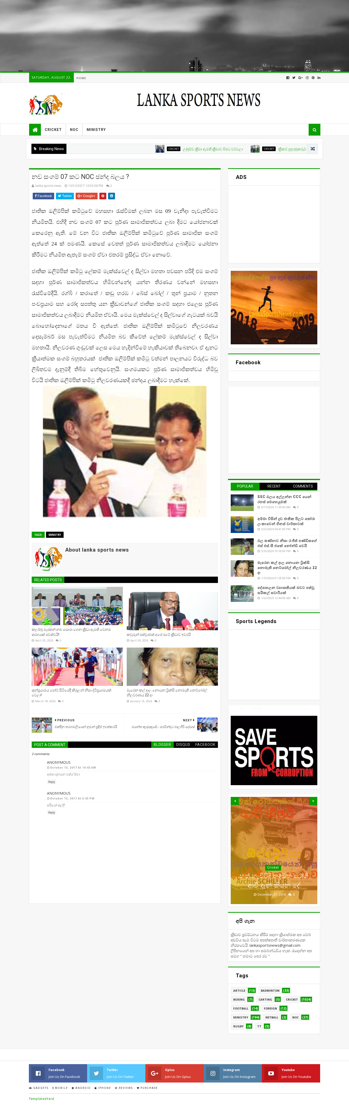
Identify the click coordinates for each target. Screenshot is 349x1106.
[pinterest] (313, 78)
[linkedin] (318, 78)
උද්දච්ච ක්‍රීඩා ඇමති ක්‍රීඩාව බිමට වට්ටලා (186, 149)
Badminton (270, 990)
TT (259, 1026)
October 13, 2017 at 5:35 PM (72, 798)
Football (240, 1008)
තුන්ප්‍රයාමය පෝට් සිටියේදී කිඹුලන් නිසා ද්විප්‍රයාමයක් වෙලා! (71, 692)
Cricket (53, 130)
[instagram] (307, 78)
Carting (265, 999)
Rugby (238, 1026)
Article (239, 990)
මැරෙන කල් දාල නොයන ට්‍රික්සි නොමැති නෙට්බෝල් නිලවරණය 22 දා (167, 692)
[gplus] (300, 78)
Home (81, 78)
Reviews (125, 1088)
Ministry (96, 130)
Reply (51, 782)
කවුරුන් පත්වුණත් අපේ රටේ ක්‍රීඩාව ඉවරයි (159, 635)
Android (82, 1088)
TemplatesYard (41, 1099)
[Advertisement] (153, 35)
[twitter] (293, 78)
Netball (271, 1017)
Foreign (270, 1008)
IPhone (104, 1088)
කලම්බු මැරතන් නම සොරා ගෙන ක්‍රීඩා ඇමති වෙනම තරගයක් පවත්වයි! (71, 632)
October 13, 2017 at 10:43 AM (73, 767)
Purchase (148, 1088)
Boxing (239, 999)
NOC (74, 130)
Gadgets (40, 1088)
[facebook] (287, 78)
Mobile (61, 1088)
